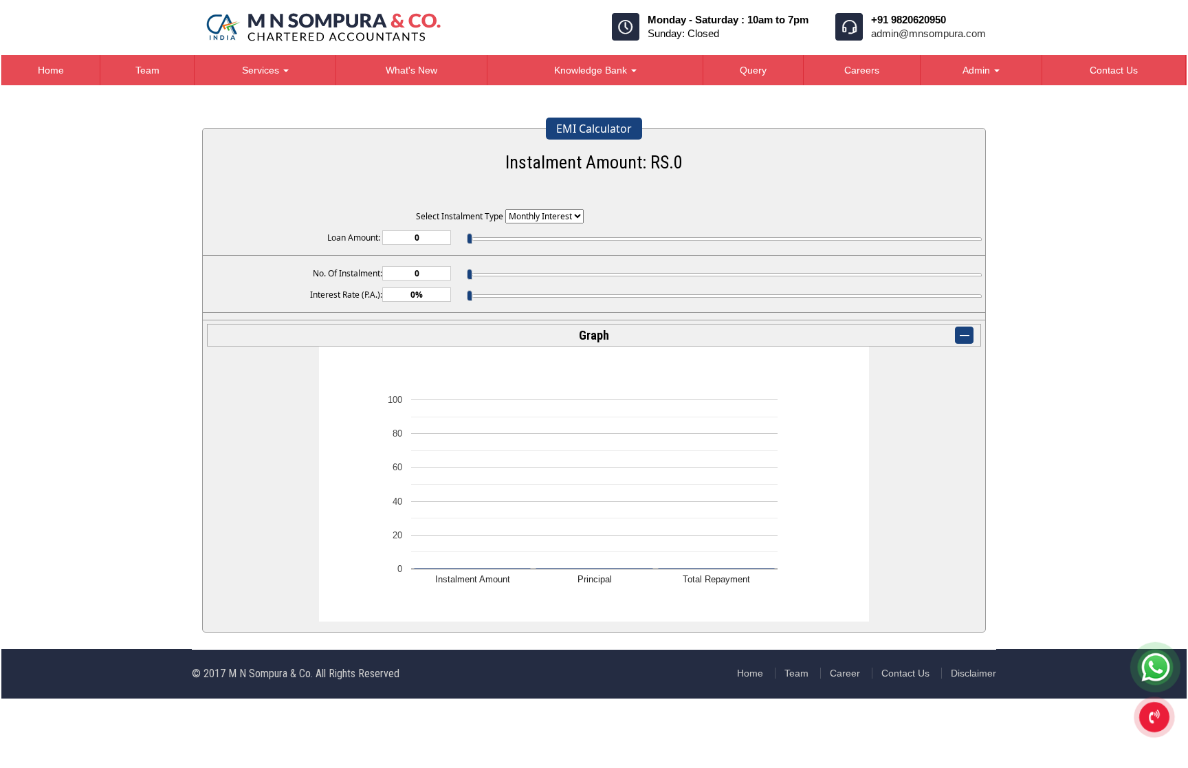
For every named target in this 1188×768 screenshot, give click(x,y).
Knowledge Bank (592, 70)
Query (753, 70)
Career (845, 673)
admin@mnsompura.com (928, 33)
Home (51, 70)
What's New (411, 70)
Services (262, 70)
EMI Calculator (594, 128)
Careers (861, 70)
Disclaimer (973, 673)
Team (147, 70)
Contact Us (1114, 70)
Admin (977, 70)
